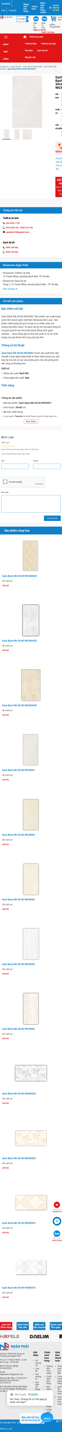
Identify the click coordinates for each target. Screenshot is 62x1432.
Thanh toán (34, 7)
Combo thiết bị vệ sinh (56, 7)
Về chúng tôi (38, 1362)
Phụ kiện (29, 50)
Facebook (5, 3)
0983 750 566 (12, 247)
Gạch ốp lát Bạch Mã (32, 66)
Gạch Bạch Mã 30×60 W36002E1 (19, 1223)
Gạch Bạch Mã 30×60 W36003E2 (19, 1093)
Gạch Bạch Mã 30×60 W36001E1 (19, 1287)
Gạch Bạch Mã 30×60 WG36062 (18, 1029)
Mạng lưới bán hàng (26, 7)
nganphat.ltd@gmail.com (17, 232)
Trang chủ (25, 37)
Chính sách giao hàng (49, 1380)
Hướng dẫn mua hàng (49, 1369)
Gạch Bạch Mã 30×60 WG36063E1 (19, 640)
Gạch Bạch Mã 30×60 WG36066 (18, 834)
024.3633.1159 (13, 223)
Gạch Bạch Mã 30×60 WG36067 (18, 770)
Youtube (12, 10)
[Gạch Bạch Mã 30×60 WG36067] (6, 134)
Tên (3, 461)
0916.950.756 (12, 227)
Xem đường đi (10, 289)
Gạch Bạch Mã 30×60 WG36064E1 (19, 705)
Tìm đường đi (38, 1376)
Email (36, 461)
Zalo (3, 10)
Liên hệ (37, 1369)
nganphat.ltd (56, 1211)
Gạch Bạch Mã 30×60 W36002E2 (19, 1158)
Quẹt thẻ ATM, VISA (59, 1390)
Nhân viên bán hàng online (43, 7)
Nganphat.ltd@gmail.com (11, 1374)
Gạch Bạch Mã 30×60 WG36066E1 (19, 576)
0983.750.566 (57, 1240)
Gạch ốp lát (42, 50)
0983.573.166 (26, 227)
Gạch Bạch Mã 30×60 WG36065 (18, 964)
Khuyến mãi (30, 57)
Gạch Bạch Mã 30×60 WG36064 (18, 899)
